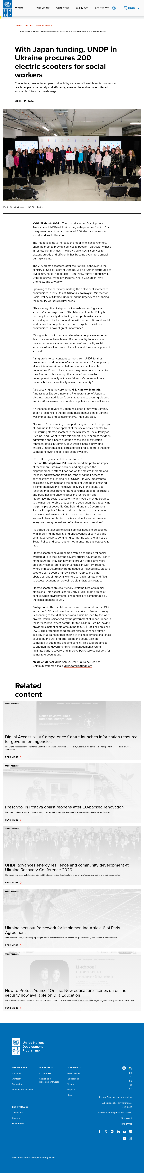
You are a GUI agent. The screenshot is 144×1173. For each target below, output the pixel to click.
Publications (73, 1078)
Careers (16, 1118)
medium (124, 1138)
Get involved (102, 8)
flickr (130, 1131)
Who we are (43, 8)
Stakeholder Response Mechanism (115, 1112)
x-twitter (105, 1131)
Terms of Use (125, 1123)
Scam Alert (126, 1118)
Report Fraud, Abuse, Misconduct (115, 1097)
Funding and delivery (22, 1089)
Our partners (18, 1084)
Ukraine (19, 7)
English (132, 8)
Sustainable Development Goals (49, 1080)
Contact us (17, 1112)
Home (19, 26)
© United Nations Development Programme (33, 1157)
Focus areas (45, 1073)
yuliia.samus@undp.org (78, 666)
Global (114, 8)
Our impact (82, 8)
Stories (70, 1084)
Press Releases (43, 26)
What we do (62, 8)
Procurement (18, 1123)
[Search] (130, 1079)
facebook (99, 1131)
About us (16, 1073)
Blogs (69, 1095)
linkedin (118, 1131)
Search (119, 8)
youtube (124, 1131)
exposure (130, 1138)
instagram (112, 1131)
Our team (16, 1078)
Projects (71, 1089)
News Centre (73, 1073)
